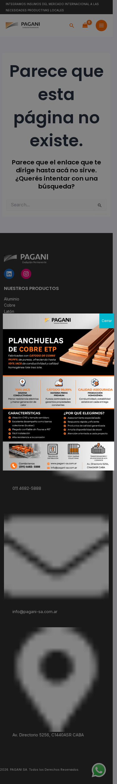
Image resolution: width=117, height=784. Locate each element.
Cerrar (107, 321)
